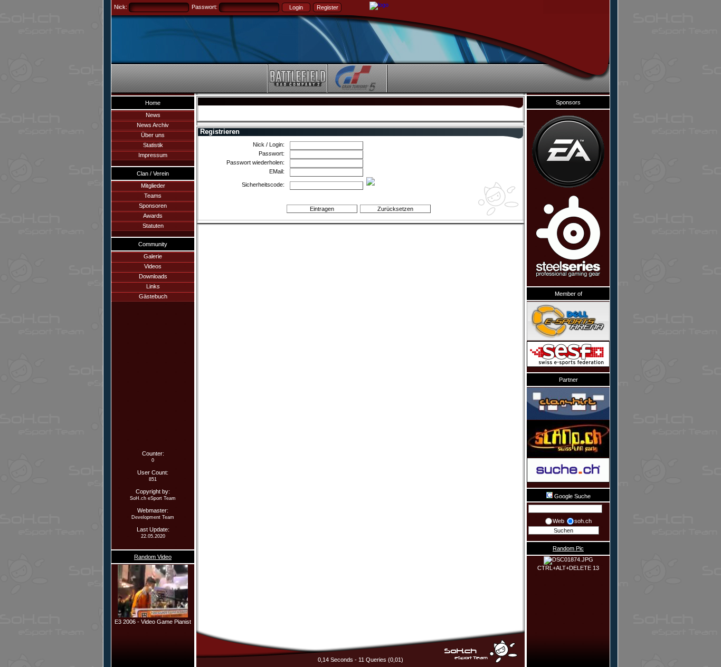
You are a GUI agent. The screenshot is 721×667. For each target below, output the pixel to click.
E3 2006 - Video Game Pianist (153, 621)
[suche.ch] (568, 470)
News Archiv (153, 125)
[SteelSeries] (568, 237)
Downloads (153, 276)
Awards (153, 215)
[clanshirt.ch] (568, 404)
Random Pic (568, 548)
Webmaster (152, 510)
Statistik (153, 145)
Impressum (152, 155)
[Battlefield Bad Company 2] (297, 91)
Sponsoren (153, 205)
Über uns (153, 135)
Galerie (153, 256)
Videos (153, 266)
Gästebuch (153, 296)
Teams (153, 195)
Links (153, 286)
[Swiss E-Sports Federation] (568, 354)
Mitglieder (153, 185)
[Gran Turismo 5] (356, 91)
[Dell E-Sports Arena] (568, 321)
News (153, 115)
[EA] (568, 151)
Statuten (153, 226)
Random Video (153, 557)
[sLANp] (568, 438)
